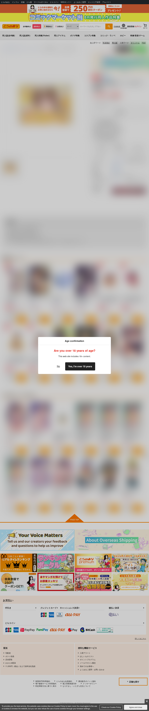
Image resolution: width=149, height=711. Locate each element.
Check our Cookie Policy (111, 707)
